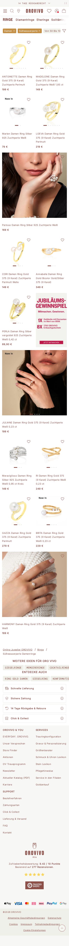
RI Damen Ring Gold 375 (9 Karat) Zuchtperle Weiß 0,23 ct (51, 479)
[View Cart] (64, 10)
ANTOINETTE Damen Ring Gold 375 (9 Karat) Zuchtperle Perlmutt (17, 80)
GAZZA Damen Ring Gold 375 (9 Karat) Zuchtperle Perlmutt (16, 537)
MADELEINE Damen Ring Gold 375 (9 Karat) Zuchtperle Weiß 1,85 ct (50, 80)
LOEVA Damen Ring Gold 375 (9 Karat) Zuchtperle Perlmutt (50, 137)
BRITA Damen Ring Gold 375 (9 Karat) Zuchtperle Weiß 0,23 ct (50, 537)
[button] (64, 30)
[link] (54, 31)
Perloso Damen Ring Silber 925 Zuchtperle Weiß (30, 225)
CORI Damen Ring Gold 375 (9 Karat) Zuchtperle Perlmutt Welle (16, 278)
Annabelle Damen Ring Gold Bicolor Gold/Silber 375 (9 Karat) (50, 278)
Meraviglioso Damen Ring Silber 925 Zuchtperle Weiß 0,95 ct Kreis (17, 479)
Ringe (40, 649)
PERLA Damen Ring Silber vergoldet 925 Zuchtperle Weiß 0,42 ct (17, 335)
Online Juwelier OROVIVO (18, 649)
